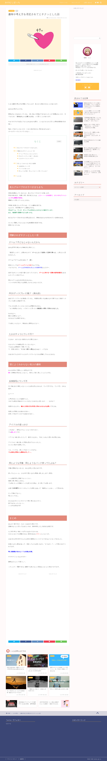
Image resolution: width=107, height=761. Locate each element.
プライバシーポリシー (12, 758)
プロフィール (64, 2)
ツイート (8, 723)
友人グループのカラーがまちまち (27, 147)
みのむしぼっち (12, 2)
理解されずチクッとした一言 (26, 151)
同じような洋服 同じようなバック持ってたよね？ (33, 171)
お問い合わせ (88, 2)
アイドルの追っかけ (24, 168)
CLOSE (59, 141)
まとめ (19, 176)
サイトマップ (76, 2)
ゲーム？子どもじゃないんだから (28, 153)
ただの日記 (11, 10)
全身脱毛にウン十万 (24, 166)
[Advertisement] (37, 83)
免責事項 (22, 758)
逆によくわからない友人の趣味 (26, 163)
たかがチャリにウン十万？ (26, 158)
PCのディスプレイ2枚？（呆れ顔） (29, 156)
